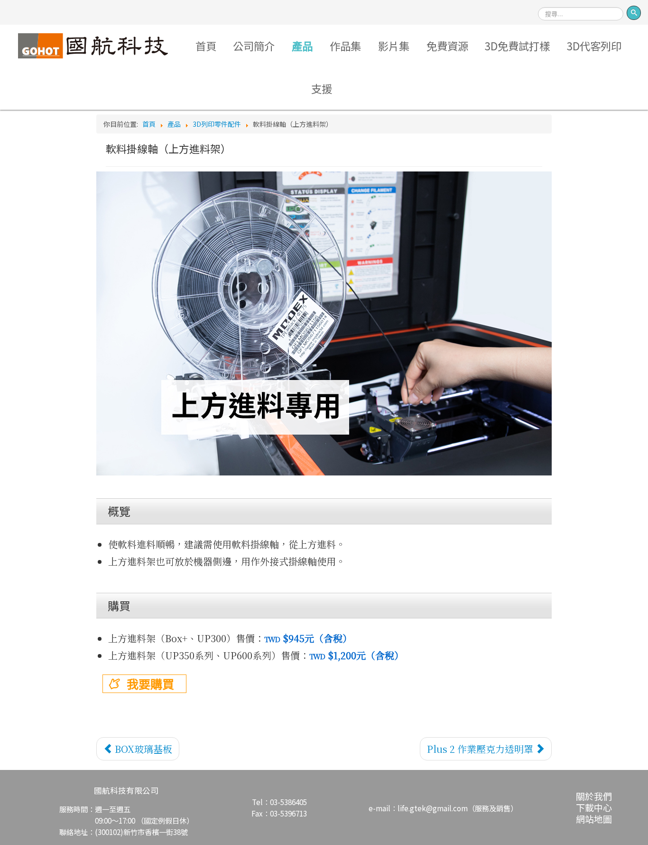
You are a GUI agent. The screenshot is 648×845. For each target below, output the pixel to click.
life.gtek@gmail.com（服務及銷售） (458, 808)
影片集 (393, 45)
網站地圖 (594, 818)
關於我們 (594, 795)
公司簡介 (254, 45)
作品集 (345, 45)
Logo (93, 45)
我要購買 (150, 683)
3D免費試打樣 (517, 45)
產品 (302, 45)
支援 (321, 88)
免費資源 (447, 45)
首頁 (205, 45)
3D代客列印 (594, 45)
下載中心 (594, 807)
